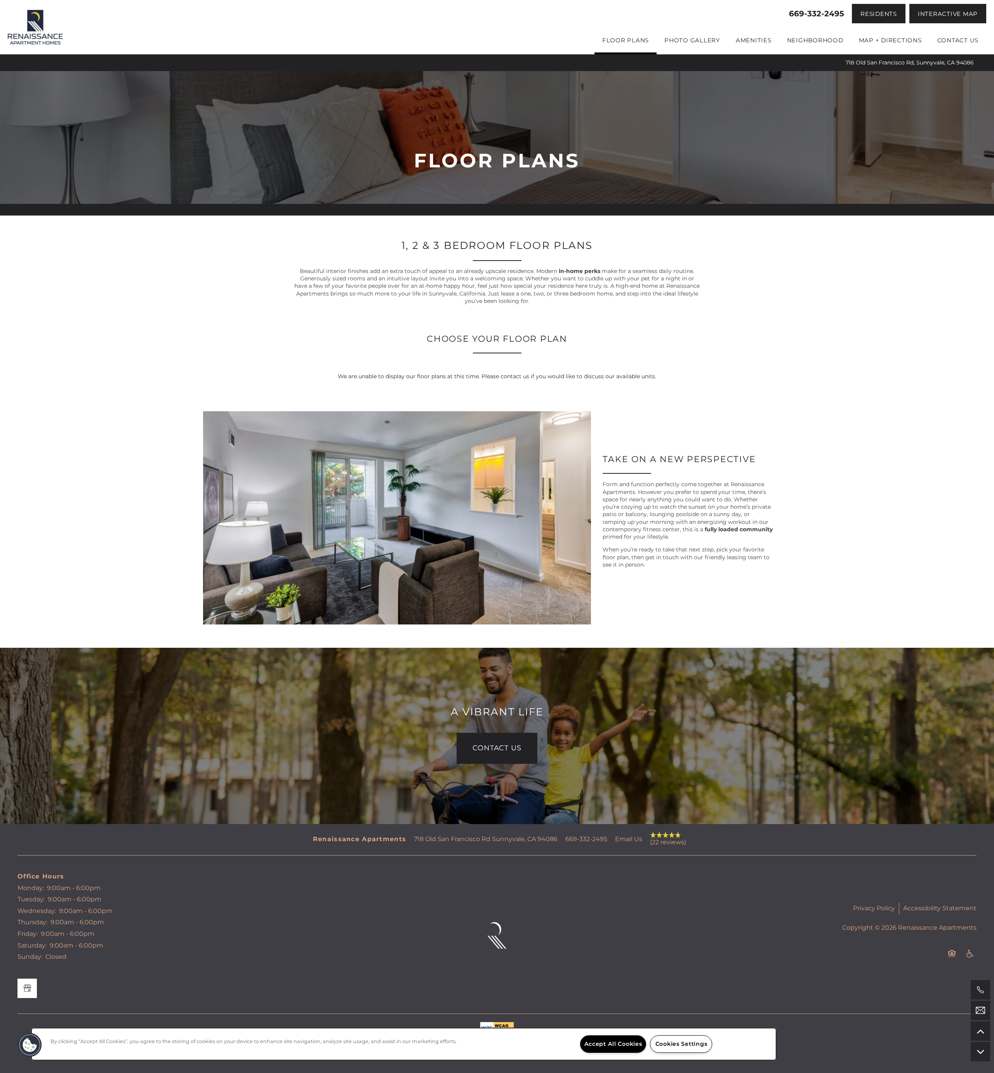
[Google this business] (27, 988)
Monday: (30, 888)
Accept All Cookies (613, 1044)
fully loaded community (739, 529)
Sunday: (29, 957)
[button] (878, 13)
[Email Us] (980, 1010)
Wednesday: (36, 911)
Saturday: (32, 946)
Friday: (27, 934)
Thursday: (32, 922)
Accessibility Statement (940, 908)
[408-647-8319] (980, 990)
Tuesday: (31, 899)
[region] (404, 1044)
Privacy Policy (874, 908)
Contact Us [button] (497, 748)
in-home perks (579, 271)
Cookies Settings (681, 1044)
